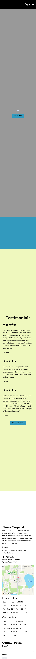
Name (4, 646)
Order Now (18, 116)
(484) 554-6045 (11, 562)
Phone (4, 655)
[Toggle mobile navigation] (33, 4)
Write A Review (18, 423)
